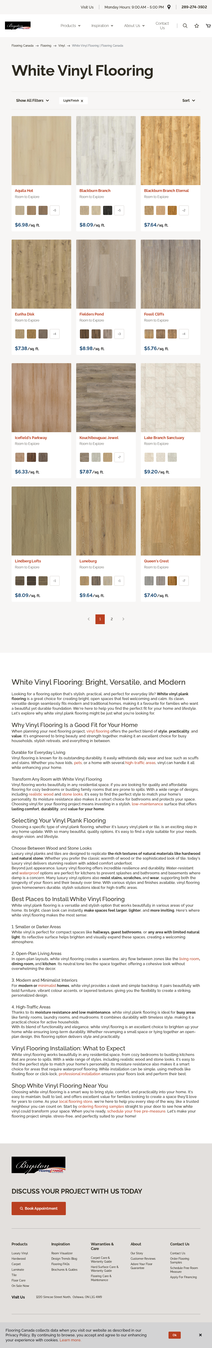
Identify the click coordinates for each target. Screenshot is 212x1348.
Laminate (18, 1269)
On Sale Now (20, 1285)
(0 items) (208, 25)
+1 (54, 580)
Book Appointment (41, 1208)
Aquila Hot (24, 190)
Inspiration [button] (100, 25)
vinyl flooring (98, 731)
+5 (54, 210)
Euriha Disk (24, 314)
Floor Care (18, 1280)
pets (78, 763)
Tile (14, 1275)
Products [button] (68, 25)
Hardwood (19, 1258)
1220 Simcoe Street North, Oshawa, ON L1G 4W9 (69, 1297)
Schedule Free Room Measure (184, 1269)
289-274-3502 (194, 7)
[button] (185, 26)
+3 (119, 334)
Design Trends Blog (64, 1258)
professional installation (79, 1074)
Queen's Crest (156, 561)
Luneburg (88, 561)
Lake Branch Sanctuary (164, 438)
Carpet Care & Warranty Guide (101, 1259)
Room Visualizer (62, 1253)
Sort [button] (186, 100)
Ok (175, 1335)
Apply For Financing (183, 1277)
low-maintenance (147, 804)
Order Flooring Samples (179, 1260)
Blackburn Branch (95, 190)
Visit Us (87, 7)
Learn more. (70, 1340)
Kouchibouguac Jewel (99, 438)
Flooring (46, 45)
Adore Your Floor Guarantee (142, 1265)
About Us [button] (132, 25)
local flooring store (75, 1101)
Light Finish (71, 100)
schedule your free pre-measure (136, 1111)
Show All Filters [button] (29, 100)
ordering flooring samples (101, 1106)
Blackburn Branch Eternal (166, 190)
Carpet (16, 1264)
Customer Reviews (143, 1258)
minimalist (47, 985)
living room (189, 959)
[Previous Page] (89, 619)
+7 (119, 457)
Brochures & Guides (64, 1269)
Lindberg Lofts (28, 561)
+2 (183, 210)
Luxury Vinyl (20, 1253)
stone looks (72, 794)
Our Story (137, 1253)
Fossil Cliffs (154, 314)
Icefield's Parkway (31, 438)
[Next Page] (123, 619)
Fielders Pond (92, 314)
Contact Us (162, 25)
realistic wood (41, 794)
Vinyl (61, 45)
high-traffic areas (140, 763)
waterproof (29, 873)
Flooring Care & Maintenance (101, 1277)
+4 (54, 334)
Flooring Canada (23, 45)
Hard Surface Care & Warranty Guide (104, 1268)
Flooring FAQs (60, 1264)
